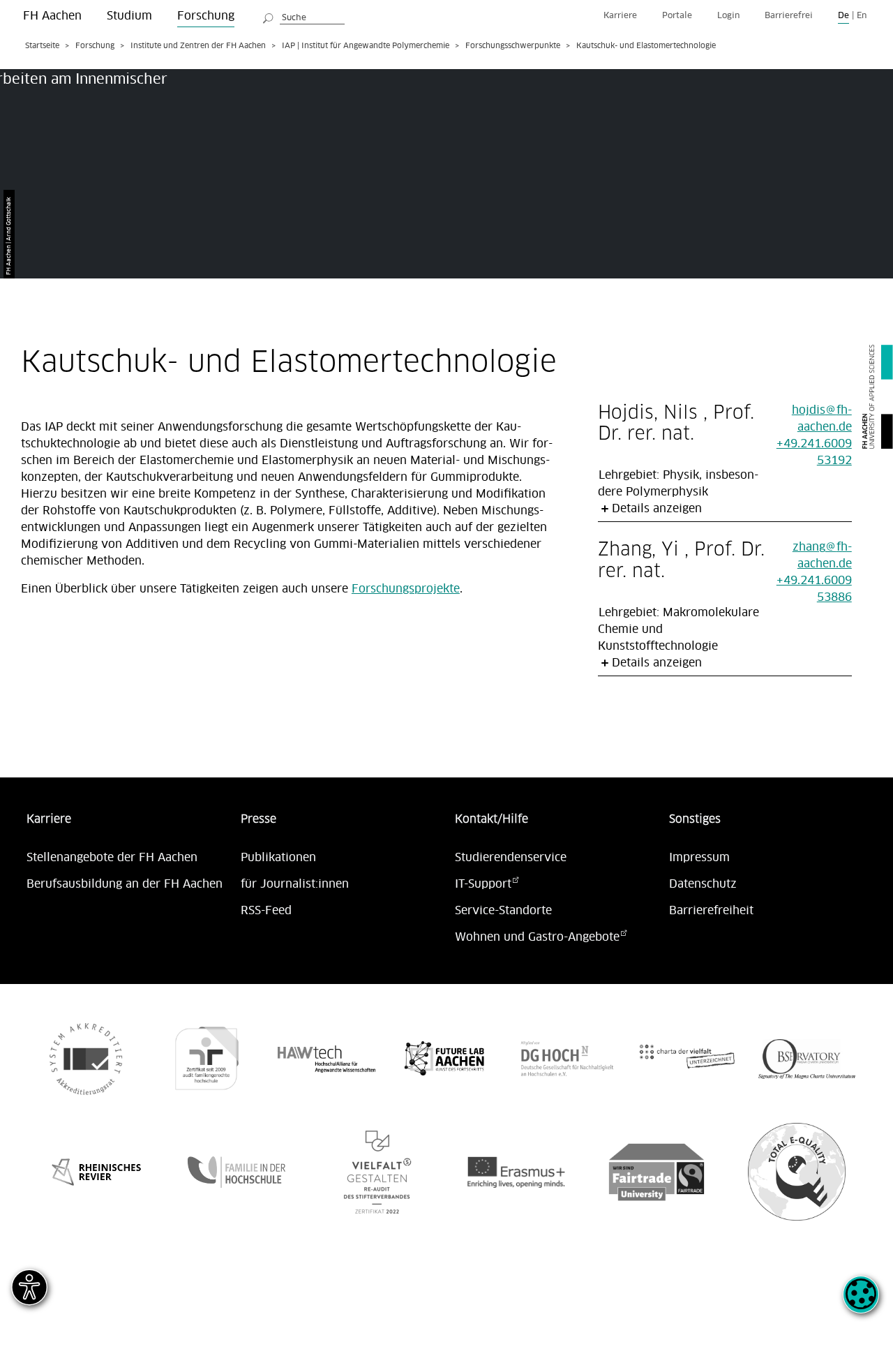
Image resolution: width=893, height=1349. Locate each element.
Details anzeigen (657, 508)
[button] (861, 1302)
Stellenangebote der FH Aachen (112, 857)
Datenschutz (703, 884)
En (861, 15)
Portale (677, 15)
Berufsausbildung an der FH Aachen (125, 884)
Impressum (699, 857)
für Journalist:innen (295, 884)
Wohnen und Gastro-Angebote (537, 937)
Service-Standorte (503, 910)
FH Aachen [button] (52, 16)
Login (728, 15)
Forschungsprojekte (406, 589)
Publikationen (278, 857)
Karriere (620, 15)
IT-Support (483, 884)
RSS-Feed (266, 910)
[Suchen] (268, 16)
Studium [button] (129, 16)
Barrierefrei (789, 15)
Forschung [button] (205, 16)
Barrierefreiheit (711, 910)
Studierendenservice (510, 857)
